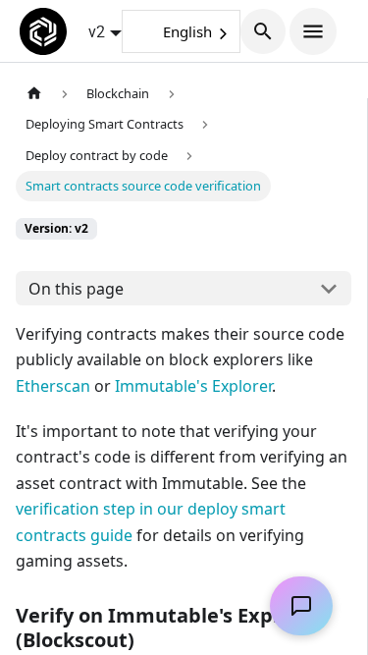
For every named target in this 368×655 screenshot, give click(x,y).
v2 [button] (96, 31)
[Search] (263, 31)
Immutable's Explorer (193, 386)
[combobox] (181, 31)
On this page (76, 289)
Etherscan (53, 386)
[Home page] (34, 94)
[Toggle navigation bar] (313, 31)
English (187, 31)
